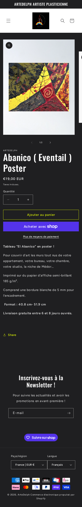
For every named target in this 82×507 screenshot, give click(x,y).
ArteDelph (24, 494)
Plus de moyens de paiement (41, 236)
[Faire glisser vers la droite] (50, 142)
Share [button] (12, 335)
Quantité (9, 191)
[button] (8, 20)
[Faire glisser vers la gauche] (31, 142)
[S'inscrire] (68, 413)
